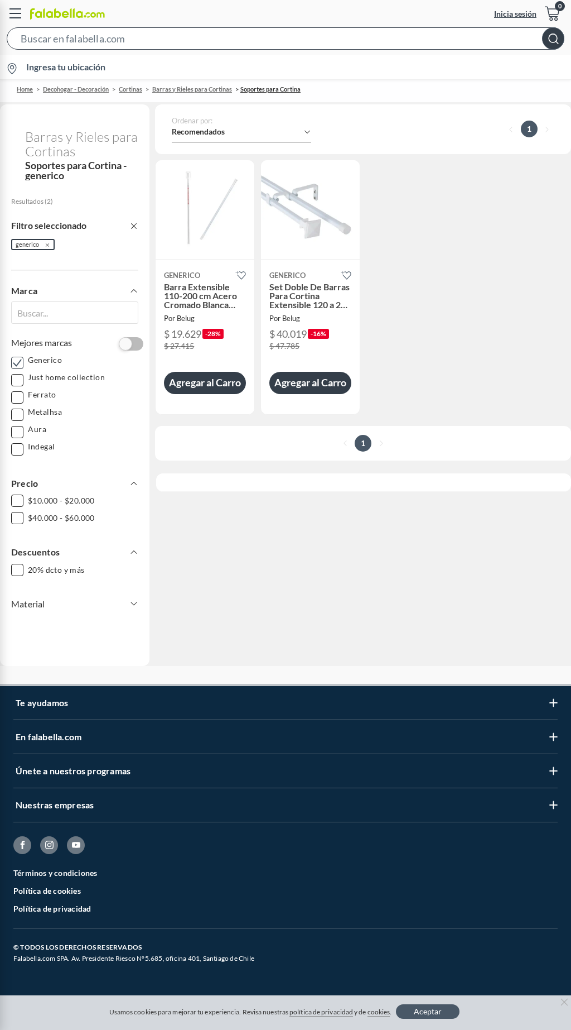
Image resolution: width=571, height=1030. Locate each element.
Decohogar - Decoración (76, 89)
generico (27, 244)
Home (25, 89)
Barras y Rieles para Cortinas (192, 89)
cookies (378, 1012)
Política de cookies (47, 890)
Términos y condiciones (55, 873)
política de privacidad (321, 1012)
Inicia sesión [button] (515, 13)
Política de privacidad (52, 908)
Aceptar (428, 1011)
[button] (285, 40)
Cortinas (130, 89)
